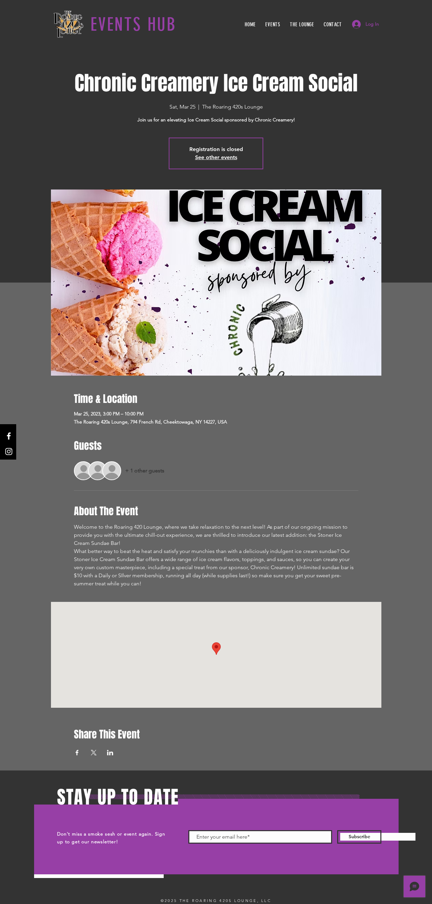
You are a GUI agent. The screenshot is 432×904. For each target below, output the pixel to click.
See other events (216, 157)
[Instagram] (9, 451)
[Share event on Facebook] (77, 752)
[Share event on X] (93, 752)
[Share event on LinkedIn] (110, 752)
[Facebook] (9, 436)
